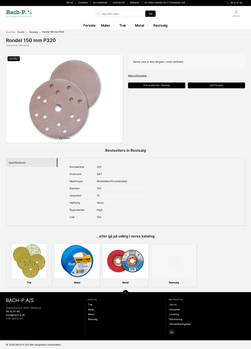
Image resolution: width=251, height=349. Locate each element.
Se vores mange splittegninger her (164, 2)
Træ (29, 282)
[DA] (19, 13)
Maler (77, 282)
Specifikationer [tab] (17, 162)
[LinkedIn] (172, 332)
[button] (107, 25)
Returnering (100, 2)
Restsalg (33, 32)
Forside (21, 32)
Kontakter (119, 2)
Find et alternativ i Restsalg (157, 85)
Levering (83, 2)
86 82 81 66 (13, 311)
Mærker (134, 2)
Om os (69, 2)
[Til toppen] (125, 293)
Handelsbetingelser (180, 324)
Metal (125, 282)
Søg (150, 13)
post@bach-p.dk (15, 314)
